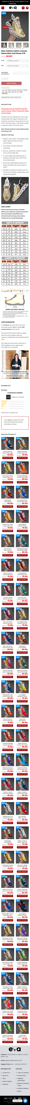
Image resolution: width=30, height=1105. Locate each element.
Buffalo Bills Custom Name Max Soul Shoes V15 (7, 915)
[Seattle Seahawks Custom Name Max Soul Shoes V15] (22, 881)
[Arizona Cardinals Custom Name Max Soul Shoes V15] (7, 662)
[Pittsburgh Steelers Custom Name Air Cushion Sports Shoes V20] (7, 857)
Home (3, 48)
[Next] (26, 26)
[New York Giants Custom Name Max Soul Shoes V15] (7, 638)
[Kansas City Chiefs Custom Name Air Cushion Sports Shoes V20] (7, 516)
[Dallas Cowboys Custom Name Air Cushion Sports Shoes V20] (22, 832)
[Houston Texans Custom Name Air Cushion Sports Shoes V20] (7, 589)
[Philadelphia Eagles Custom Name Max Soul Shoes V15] (22, 540)
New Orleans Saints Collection (15, 48)
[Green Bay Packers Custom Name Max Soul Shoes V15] (22, 662)
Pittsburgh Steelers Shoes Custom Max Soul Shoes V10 (7, 939)
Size (2, 65)
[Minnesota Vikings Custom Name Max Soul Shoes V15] (22, 930)
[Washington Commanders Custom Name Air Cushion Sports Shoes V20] (7, 832)
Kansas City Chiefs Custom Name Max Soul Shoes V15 (7, 1013)
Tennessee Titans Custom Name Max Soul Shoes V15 (7, 988)
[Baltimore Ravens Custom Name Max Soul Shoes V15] (7, 759)
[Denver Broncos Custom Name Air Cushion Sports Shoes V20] (7, 711)
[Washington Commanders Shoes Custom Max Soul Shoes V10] (22, 638)
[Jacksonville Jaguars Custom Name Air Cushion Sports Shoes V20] (22, 1027)
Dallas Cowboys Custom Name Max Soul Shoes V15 (22, 793)
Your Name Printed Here (5, 73)
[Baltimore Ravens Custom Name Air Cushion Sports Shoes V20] (22, 443)
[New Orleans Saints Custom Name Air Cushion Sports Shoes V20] (7, 954)
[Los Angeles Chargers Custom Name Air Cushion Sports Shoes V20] (22, 686)
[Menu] (2, 8)
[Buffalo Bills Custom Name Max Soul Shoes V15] (7, 905)
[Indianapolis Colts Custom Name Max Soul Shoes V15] (7, 686)
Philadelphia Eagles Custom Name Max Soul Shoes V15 (22, 550)
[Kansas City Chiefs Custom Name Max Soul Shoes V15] (7, 1003)
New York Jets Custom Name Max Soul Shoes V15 (22, 599)
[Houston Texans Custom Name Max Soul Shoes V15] (7, 784)
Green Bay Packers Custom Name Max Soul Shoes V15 (22, 672)
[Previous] (3, 26)
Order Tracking (7, 1081)
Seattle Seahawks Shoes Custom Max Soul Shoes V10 (7, 1037)
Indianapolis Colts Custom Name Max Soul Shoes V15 (7, 696)
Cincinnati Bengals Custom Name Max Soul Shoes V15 (22, 477)
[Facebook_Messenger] (25, 1101)
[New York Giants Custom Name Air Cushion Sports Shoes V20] (7, 613)
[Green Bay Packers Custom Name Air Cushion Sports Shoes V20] (7, 467)
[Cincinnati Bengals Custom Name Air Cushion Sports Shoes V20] (7, 735)
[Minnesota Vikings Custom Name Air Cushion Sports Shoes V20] (22, 857)
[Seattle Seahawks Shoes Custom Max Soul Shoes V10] (7, 1027)
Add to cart (11, 83)
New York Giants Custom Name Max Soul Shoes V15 (7, 647)
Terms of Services (23, 1073)
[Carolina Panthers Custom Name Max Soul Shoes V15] (22, 759)
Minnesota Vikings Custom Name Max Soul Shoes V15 (22, 939)
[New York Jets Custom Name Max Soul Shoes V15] (22, 589)
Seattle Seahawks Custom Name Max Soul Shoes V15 (22, 891)
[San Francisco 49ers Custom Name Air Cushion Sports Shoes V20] (7, 540)
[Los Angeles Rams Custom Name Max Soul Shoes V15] (22, 492)
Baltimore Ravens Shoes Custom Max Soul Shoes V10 (7, 891)
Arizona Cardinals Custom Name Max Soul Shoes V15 (7, 672)
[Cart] (27, 8)
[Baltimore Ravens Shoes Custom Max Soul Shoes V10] (7, 881)
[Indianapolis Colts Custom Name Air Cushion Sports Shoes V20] (7, 808)
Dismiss (18, 4)
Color (2, 60)
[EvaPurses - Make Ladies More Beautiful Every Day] (13, 8)
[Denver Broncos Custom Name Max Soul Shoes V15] (7, 443)
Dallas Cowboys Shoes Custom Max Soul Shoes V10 (22, 988)
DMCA (19, 1091)
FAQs (4, 1078)
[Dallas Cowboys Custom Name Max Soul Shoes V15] (22, 784)
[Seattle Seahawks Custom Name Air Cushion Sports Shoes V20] (22, 954)
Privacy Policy (22, 1075)
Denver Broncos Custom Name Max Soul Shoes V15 (7, 453)
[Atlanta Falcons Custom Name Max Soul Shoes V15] (22, 735)
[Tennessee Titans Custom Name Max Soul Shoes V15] (7, 978)
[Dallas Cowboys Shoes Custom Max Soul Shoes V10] (22, 978)
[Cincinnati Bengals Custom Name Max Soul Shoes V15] (22, 467)
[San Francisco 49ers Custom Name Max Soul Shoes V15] (22, 808)
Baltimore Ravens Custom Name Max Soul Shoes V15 (7, 769)
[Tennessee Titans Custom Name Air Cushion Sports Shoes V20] (22, 1003)
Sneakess (6, 325)
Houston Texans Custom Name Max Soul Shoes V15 (7, 793)
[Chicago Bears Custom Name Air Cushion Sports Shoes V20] (22, 565)
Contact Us (6, 1073)
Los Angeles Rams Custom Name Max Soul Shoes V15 (22, 501)
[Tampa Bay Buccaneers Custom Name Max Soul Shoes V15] (22, 711)
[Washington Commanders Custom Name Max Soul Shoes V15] (7, 492)
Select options (8, 457)
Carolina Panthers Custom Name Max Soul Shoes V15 (22, 769)
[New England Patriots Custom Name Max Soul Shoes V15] (22, 905)
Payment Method (23, 1088)
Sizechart (5, 1084)
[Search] (23, 8)
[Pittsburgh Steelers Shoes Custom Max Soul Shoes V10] (7, 930)
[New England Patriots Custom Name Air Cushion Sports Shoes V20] (22, 516)
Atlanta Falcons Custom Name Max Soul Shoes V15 (22, 745)
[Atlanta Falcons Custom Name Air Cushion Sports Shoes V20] (7, 565)
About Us (5, 1075)
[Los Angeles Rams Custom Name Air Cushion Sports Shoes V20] (22, 613)
